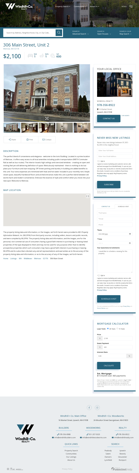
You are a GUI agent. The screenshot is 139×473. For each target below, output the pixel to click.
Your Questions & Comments (108, 248)
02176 (45, 258)
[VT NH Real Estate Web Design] (121, 469)
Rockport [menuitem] (122, 460)
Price (99, 334)
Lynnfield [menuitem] (108, 460)
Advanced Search (79, 34)
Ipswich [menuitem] (123, 450)
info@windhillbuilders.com (65, 437)
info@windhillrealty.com (123, 437)
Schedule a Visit (123, 206)
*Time (99, 239)
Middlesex (28, 258)
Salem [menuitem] (108, 454)
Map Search (124, 34)
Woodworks (93, 427)
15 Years (122, 329)
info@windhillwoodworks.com (94, 437)
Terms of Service (101, 308)
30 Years (112, 329)
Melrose (37, 258)
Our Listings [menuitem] (71, 457)
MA (20, 258)
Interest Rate (102, 352)
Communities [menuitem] (79, 6)
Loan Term (101, 329)
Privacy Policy (102, 176)
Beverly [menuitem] (123, 454)
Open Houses (102, 34)
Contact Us (109, 118)
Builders (64, 427)
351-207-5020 (94, 434)
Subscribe (108, 184)
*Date (99, 230)
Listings (13, 258)
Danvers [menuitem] (108, 457)
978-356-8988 (64, 434)
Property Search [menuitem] (62, 6)
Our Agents (125, 115)
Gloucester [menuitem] (122, 457)
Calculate (109, 365)
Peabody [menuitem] (108, 450)
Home (5, 258)
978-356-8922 (106, 105)
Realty (123, 427)
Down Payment (103, 343)
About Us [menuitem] (94, 6)
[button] (59, 32)
